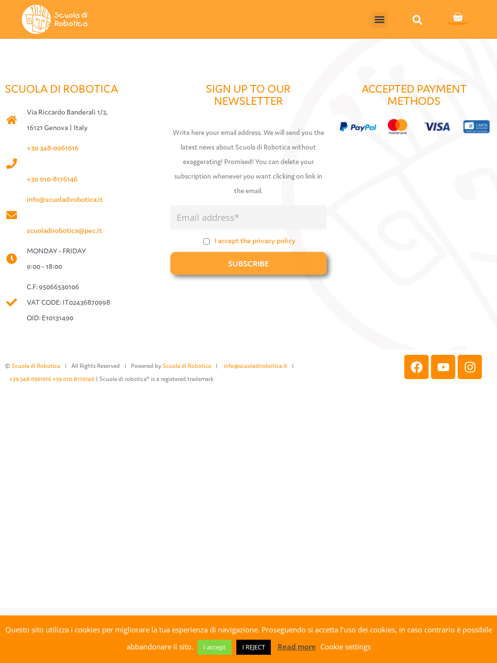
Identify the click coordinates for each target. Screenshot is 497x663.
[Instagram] (470, 367)
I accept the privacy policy (255, 240)
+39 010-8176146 (52, 178)
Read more (297, 646)
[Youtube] (443, 367)
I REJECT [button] (253, 647)
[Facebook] (416, 367)
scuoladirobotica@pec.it (64, 230)
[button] (380, 20)
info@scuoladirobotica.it (65, 199)
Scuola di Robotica (36, 365)
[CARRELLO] (457, 18)
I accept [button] (214, 647)
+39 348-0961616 (53, 147)
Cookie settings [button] (345, 646)
